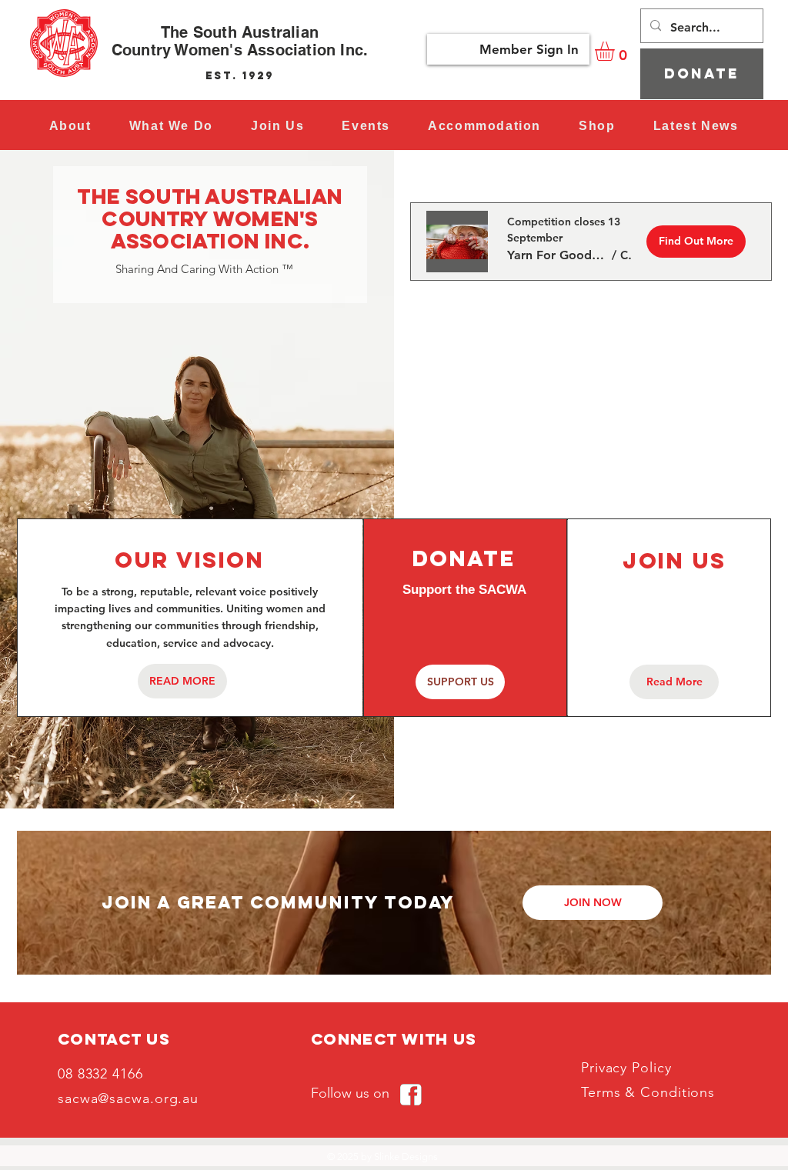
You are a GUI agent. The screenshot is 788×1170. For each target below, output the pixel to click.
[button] (366, 126)
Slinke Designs (406, 1156)
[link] (616, 51)
